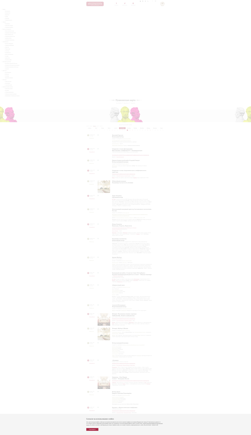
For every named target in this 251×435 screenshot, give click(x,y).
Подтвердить (92, 429)
